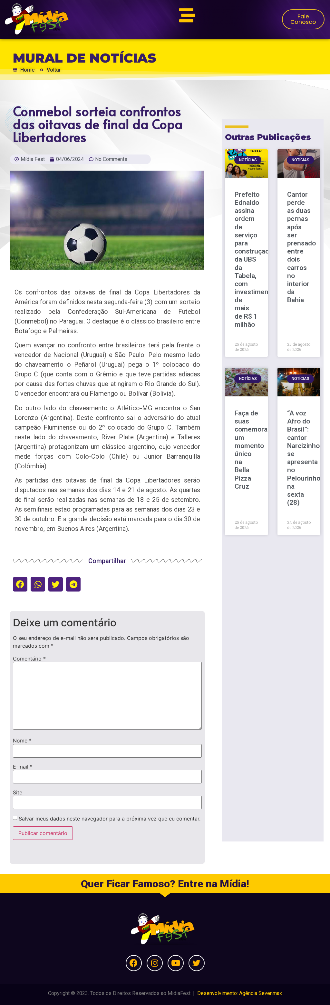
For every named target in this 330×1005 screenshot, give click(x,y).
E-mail (23, 766)
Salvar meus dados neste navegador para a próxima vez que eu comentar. (109, 818)
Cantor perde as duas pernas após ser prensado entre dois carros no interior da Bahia (301, 247)
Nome (22, 740)
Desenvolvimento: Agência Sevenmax (239, 993)
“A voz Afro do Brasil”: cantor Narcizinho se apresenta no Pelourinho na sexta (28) (303, 457)
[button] (20, 584)
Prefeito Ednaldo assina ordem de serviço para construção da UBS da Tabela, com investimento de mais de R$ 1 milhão (255, 259)
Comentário (29, 658)
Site (17, 792)
